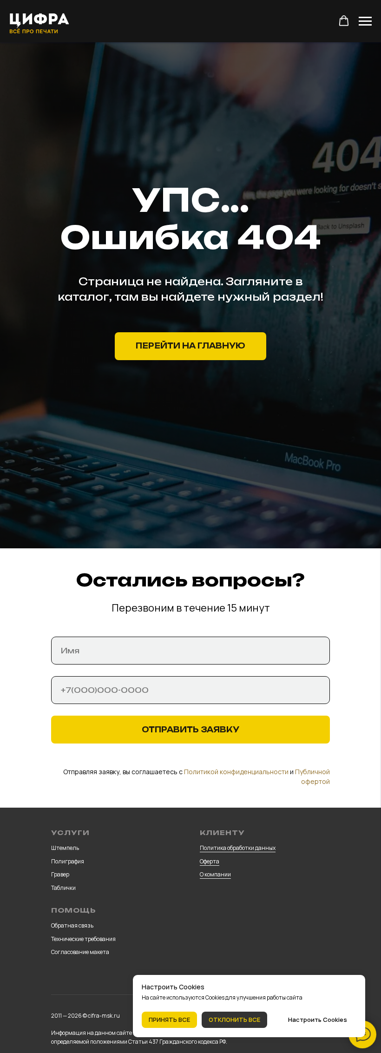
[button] (343, 20)
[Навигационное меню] (365, 21)
